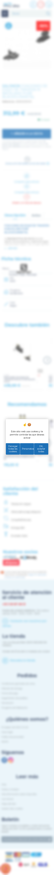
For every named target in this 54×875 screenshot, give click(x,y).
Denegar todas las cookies (13, 449)
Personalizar (28, 448)
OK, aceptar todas (41, 449)
